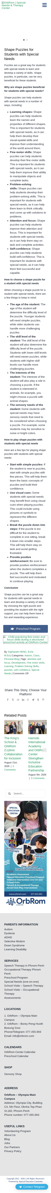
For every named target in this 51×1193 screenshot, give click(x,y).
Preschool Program (16, 977)
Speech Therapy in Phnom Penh (24, 965)
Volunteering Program (17, 1131)
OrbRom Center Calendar (19, 1052)
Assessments (12, 997)
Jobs (7, 1143)
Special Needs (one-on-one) (21, 981)
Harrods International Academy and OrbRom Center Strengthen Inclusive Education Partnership (37, 727)
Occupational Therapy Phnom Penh (22, 971)
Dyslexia (9, 933)
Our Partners (12, 1147)
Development (18, 662)
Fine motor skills (35, 662)
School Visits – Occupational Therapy (21, 991)
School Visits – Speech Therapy (23, 985)
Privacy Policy (12, 1151)
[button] (6, 750)
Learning (8, 666)
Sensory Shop (13, 1074)
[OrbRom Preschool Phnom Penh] (25, 636)
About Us (10, 1135)
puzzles (8, 670)
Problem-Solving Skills (27, 666)
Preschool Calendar (16, 1056)
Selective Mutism (14, 941)
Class (36, 655)
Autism (28, 655)
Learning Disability (15, 949)
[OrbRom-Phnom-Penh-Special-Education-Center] (16, 2)
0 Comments (37, 778)
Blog (7, 1139)
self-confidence (22, 670)
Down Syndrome (14, 945)
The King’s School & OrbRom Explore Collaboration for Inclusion (13, 727)
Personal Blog (11, 659)
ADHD (8, 937)
